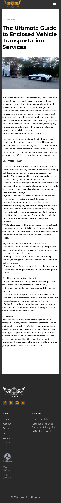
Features (7, 428)
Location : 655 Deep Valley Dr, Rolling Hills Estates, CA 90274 (43, 427)
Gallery (6, 438)
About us (8, 424)
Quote (6, 442)
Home (6, 419)
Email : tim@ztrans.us (43, 419)
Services (7, 433)
